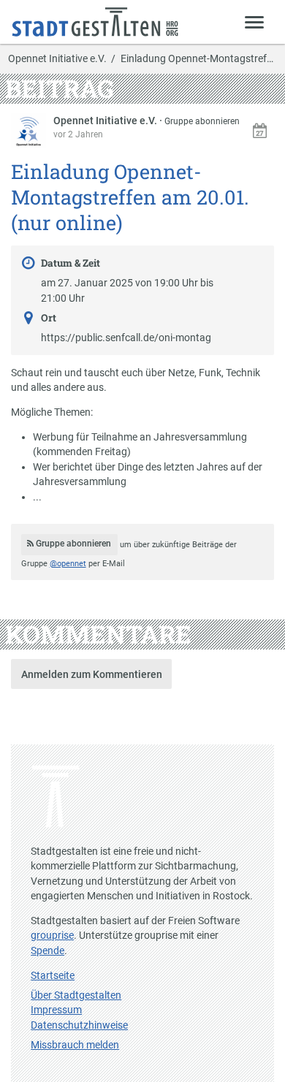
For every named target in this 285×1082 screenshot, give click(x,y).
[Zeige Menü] (254, 21)
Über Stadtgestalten (76, 995)
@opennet (68, 563)
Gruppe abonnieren (202, 121)
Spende (47, 950)
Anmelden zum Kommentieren (91, 674)
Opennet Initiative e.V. (57, 59)
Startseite (53, 975)
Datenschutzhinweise (79, 1025)
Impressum (56, 1010)
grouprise (52, 935)
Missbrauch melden (75, 1045)
